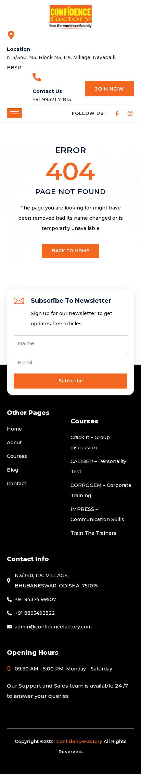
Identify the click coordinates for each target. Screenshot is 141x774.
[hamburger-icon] (14, 113)
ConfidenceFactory (79, 741)
